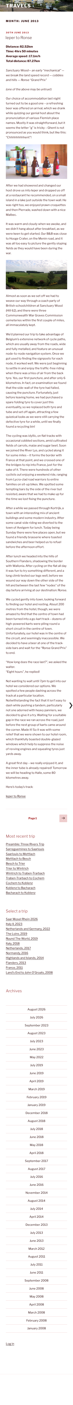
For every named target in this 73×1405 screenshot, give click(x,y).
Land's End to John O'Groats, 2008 (29, 972)
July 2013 (36, 1233)
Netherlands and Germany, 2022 (28, 929)
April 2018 (36, 1153)
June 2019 (37, 1073)
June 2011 (36, 1272)
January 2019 (36, 1105)
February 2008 (36, 1320)
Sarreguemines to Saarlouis (25, 849)
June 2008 (36, 1288)
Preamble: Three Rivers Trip (25, 844)
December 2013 (37, 1225)
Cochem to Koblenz (19, 883)
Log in (10, 1344)
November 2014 (37, 1193)
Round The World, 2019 (22, 938)
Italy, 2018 (13, 943)
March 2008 (36, 1312)
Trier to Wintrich (17, 868)
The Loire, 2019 (16, 933)
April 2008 (36, 1304)
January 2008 (36, 1328)
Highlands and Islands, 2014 (25, 958)
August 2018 (36, 1121)
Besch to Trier (15, 863)
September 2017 (36, 1161)
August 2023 (36, 1033)
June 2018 (37, 1137)
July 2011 (36, 1264)
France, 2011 (14, 967)
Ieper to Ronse (18, 37)
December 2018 (37, 1113)
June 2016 (37, 1185)
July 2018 (36, 1129)
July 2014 (36, 1209)
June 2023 (36, 1049)
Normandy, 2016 (17, 953)
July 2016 (36, 1177)
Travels (18, 6)
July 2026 (36, 1017)
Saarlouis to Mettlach (20, 854)
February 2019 (37, 1097)
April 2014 (36, 1217)
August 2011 (36, 1256)
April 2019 (36, 1081)
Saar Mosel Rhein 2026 (22, 919)
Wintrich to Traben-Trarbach (25, 873)
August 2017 (36, 1169)
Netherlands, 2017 (18, 948)
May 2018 (36, 1145)
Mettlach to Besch (18, 858)
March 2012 (36, 1249)
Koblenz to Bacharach (20, 888)
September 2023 (36, 1025)
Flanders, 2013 (16, 963)
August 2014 (36, 1201)
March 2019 (36, 1089)
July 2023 (36, 1041)
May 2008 (37, 1296)
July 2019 (36, 1065)
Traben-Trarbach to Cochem (25, 878)
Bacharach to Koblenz (20, 893)
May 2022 (36, 1057)
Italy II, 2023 (14, 924)
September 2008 (36, 1280)
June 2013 (37, 1241)
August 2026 (36, 1009)
